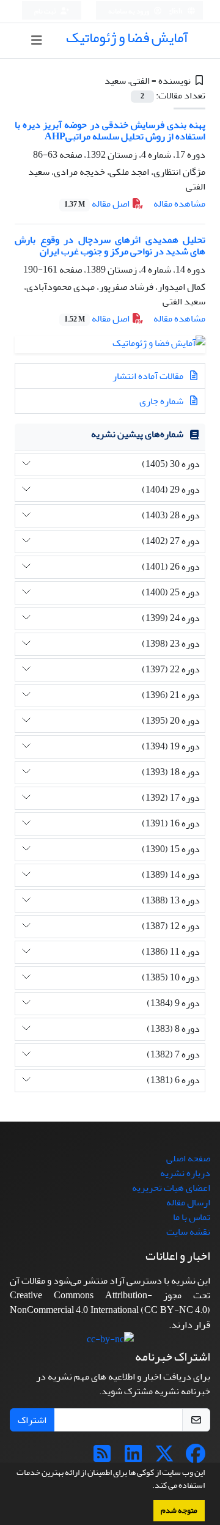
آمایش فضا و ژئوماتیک (127, 37)
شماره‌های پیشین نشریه (137, 434)
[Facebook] (195, 1458)
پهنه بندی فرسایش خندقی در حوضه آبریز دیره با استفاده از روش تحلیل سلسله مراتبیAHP (110, 130)
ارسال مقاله (188, 1202)
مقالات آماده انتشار (148, 376)
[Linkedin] (133, 1458)
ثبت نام (45, 11)
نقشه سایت (188, 1231)
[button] (149, 1486)
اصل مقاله (97, 203)
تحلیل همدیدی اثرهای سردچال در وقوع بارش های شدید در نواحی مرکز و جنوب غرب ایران (110, 245)
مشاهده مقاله (179, 203)
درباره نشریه (185, 1173)
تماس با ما (191, 1217)
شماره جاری (162, 401)
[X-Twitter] (164, 1458)
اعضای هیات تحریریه (171, 1187)
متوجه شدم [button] (179, 1510)
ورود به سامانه (129, 11)
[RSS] (102, 1458)
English (171, 11)
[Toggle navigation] (37, 41)
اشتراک (32, 1420)
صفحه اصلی (188, 1158)
